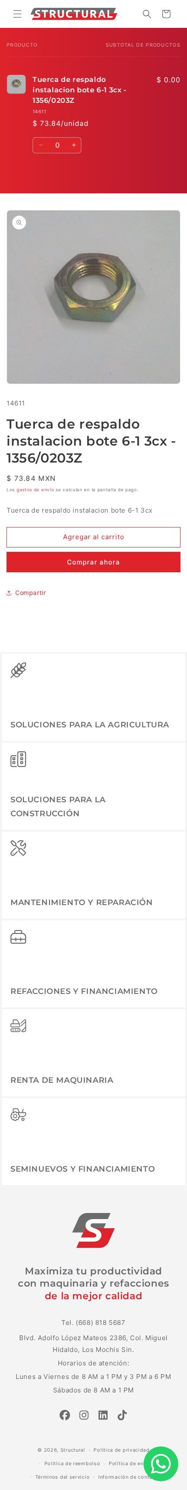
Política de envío (130, 1463)
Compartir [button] (30, 592)
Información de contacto (129, 1477)
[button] (17, 14)
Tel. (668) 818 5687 (93, 1322)
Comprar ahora (93, 562)
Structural (72, 1450)
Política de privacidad (121, 1450)
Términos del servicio (62, 1477)
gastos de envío (35, 489)
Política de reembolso (72, 1463)
